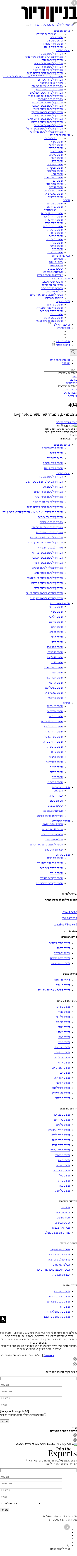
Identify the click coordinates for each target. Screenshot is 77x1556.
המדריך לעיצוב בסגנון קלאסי (47, 105)
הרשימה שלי (63, 341)
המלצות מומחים (54, 291)
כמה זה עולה (56, 262)
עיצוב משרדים (55, 304)
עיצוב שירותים (55, 206)
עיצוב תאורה (63, 985)
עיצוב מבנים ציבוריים (51, 311)
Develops (49, 1355)
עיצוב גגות (57, 249)
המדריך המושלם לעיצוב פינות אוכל (44, 56)
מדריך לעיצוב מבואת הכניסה (47, 86)
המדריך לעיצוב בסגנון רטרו (48, 108)
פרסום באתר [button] (63, 344)
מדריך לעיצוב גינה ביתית (49, 89)
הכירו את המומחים (52, 284)
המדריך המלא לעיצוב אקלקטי (46, 131)
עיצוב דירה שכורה (53, 43)
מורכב (73, 379)
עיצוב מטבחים (55, 203)
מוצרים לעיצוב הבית (52, 288)
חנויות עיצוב (56, 265)
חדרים (66, 200)
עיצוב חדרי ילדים (53, 216)
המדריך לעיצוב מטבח (51, 53)
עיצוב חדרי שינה (54, 219)
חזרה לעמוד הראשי (66, 422)
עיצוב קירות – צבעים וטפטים (54, 990)
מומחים (66, 363)
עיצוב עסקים (63, 301)
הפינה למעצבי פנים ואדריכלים (46, 294)
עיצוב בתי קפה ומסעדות (50, 307)
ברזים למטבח (69, 389)
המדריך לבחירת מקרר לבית (48, 69)
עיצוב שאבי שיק (54, 193)
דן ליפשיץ (72, 395)
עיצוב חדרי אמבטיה (52, 213)
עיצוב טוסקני (56, 154)
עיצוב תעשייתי (55, 167)
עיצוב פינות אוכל (54, 223)
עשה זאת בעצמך (60, 1227)
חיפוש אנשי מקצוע (52, 281)
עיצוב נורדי (57, 161)
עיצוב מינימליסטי (53, 190)
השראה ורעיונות (61, 255)
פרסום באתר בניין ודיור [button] (41, 24)
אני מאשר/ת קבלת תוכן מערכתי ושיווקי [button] (21, 1414)
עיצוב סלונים (50, 209)
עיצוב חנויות (56, 314)
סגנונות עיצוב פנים (60, 135)
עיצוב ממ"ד (56, 242)
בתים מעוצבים (62, 30)
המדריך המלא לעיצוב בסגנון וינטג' (44, 128)
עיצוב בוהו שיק (55, 164)
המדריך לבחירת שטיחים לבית (46, 92)
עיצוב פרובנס (56, 148)
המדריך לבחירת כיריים (50, 79)
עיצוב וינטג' (56, 151)
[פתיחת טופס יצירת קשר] (31, 1384)
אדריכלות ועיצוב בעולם (50, 275)
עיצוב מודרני (50, 138)
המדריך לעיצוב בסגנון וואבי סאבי (45, 118)
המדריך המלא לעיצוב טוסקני (47, 112)
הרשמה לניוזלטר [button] (64, 24)
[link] (49, 20)
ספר (75, 376)
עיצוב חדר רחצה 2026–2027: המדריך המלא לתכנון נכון (33, 76)
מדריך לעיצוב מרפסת (51, 82)
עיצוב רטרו (57, 157)
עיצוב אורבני (56, 187)
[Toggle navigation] (27, 25)
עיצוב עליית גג (55, 252)
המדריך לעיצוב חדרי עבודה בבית (45, 73)
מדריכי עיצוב (63, 50)
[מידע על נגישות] (67, 1528)
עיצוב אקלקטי (55, 170)
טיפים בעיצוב (55, 268)
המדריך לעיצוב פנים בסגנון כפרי (45, 95)
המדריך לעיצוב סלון (52, 60)
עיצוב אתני (57, 174)
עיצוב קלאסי (56, 144)
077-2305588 (69, 912)
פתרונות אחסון (62, 979)
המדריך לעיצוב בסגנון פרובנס (47, 121)
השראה (58, 258)
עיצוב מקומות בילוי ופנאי (49, 320)
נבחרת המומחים (61, 278)
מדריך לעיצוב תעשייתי (50, 99)
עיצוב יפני (57, 180)
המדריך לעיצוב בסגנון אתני (48, 115)
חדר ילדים (71, 382)
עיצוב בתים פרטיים (46, 33)
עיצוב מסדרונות (54, 239)
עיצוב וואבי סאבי (53, 177)
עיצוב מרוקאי (55, 196)
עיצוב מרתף (56, 245)
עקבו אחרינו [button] (63, 327)
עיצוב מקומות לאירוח (51, 317)
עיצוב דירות (56, 37)
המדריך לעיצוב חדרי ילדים (48, 63)
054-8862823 (69, 918)
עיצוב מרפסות (55, 229)
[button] (38, 1359)
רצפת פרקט (70, 392)
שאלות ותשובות (54, 298)
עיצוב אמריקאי (54, 183)
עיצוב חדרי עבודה (53, 226)
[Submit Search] (73, 352)
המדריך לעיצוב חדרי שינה (49, 66)
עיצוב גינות (57, 232)
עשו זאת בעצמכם (53, 271)
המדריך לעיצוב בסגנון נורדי (48, 125)
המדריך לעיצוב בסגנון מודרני (47, 102)
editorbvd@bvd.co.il (65, 924)
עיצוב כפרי (57, 141)
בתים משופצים (55, 40)
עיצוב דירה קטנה (53, 47)
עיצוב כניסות (56, 236)
